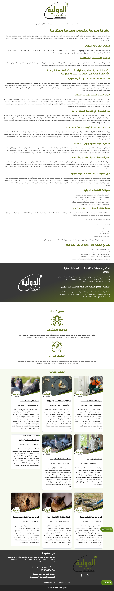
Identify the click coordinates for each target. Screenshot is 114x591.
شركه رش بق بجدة (94, 459)
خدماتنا (61, 582)
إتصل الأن (105, 529)
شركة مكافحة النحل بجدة (29, 440)
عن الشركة (53, 582)
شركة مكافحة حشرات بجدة (91, 401)
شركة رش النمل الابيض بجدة (59, 401)
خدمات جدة (74, 24)
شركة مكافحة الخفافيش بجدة (59, 517)
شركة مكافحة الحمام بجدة (60, 459)
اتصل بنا (67, 582)
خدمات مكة (64, 24)
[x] (88, 575)
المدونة (46, 582)
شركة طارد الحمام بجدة (29, 401)
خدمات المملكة (53, 24)
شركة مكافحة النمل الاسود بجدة (26, 517)
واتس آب (106, 583)
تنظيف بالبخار (40, 24)
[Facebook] (81, 575)
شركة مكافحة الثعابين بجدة (91, 517)
